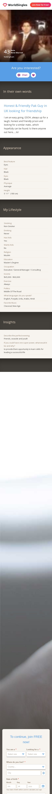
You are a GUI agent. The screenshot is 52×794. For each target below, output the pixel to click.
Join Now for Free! (40, 5)
